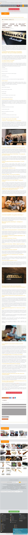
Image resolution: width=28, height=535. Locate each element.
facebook (10, 397)
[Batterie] (8, 448)
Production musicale (13, 522)
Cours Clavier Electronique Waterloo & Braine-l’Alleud (14, 485)
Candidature (12, 519)
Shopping (21, 521)
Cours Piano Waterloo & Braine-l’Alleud (8, 484)
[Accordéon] (3, 448)
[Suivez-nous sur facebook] (1, 531)
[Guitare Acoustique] (8, 460)
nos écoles (17, 383)
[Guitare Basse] (14, 460)
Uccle (16, 526)
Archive (10, 19)
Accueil (1, 5)
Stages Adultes (4, 520)
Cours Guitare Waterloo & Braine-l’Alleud (19, 484)
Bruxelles (3, 525)
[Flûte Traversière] (3, 460)
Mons (2, 530)
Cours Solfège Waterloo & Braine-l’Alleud (8, 486)
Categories (6, 19)
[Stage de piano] (14, 435)
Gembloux (3, 527)
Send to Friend (5, 397)
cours (5, 387)
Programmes (4, 5)
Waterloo (16, 527)
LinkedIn (15, 397)
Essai (6, 5)
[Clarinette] (25, 448)
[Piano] (25, 466)
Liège (2, 529)
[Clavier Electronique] (3, 454)
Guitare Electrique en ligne (10, 488)
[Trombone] (14, 472)
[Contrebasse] (8, 454)
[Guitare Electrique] (19, 460)
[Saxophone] (3, 472)
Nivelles (16, 525)
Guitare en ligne (4, 488)
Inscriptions (15, 5)
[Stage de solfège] (23, 435)
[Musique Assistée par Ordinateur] (14, 466)
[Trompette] (19, 472)
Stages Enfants (4, 519)
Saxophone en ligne (23, 486)
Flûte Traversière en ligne (14, 489)
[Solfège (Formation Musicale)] (8, 472)
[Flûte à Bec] (25, 454)
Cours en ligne (9, 5)
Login (27, 5)
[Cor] (14, 454)
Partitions (21, 5)
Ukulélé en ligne (17, 488)
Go (19, 482)
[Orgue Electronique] (19, 466)
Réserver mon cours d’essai (14, 9)
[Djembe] (19, 454)
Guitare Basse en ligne (23, 488)
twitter (11, 397)
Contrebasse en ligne (17, 486)
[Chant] (14, 448)
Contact (25, 5)
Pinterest (13, 397)
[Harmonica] (25, 460)
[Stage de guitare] (5, 435)
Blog (23, 5)
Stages (12, 5)
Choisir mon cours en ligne (14, 511)
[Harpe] (3, 466)
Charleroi (3, 526)
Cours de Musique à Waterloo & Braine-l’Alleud (12, 2)
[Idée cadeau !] (18, 6)
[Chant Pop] (19, 448)
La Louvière (3, 528)
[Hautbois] (8, 466)
